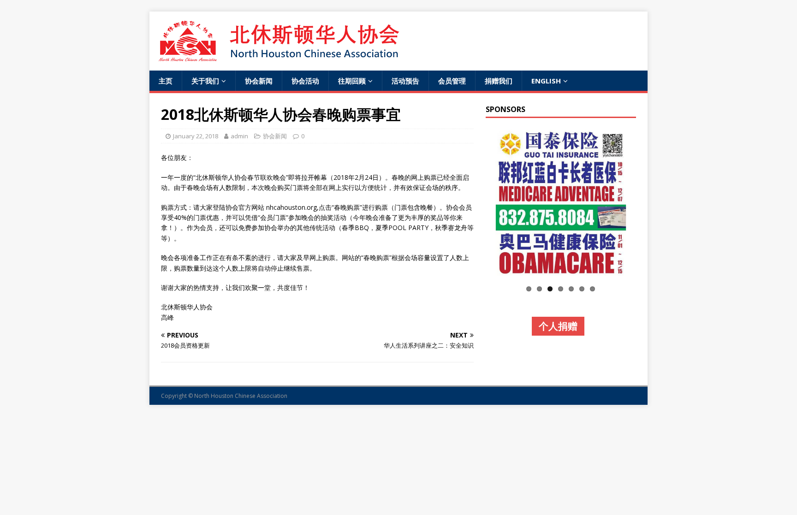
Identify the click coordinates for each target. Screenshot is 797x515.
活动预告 (405, 80)
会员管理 (452, 80)
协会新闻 (259, 80)
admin (239, 136)
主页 (165, 80)
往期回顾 (352, 80)
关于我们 (205, 80)
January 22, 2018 (195, 136)
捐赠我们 (498, 80)
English (546, 80)
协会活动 (305, 80)
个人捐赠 (558, 326)
